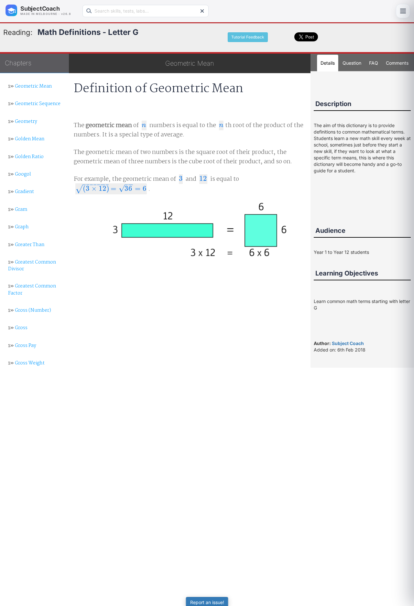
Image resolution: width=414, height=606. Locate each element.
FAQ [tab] (373, 63)
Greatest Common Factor (32, 289)
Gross (17, 328)
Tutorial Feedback (247, 37)
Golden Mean (26, 139)
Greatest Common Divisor (32, 265)
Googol (19, 174)
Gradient (21, 192)
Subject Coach (348, 343)
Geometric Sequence (34, 104)
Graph (18, 227)
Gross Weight (26, 363)
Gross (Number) (29, 310)
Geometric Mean (30, 86)
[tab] (397, 63)
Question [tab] (352, 63)
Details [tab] (328, 63)
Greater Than (26, 245)
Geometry (22, 121)
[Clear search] (202, 11)
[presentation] (144, 125)
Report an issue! (207, 602)
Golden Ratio (26, 157)
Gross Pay (22, 346)
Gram (17, 209)
